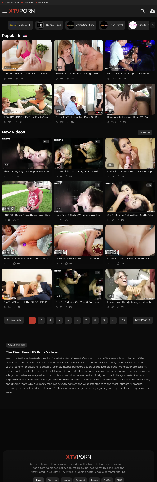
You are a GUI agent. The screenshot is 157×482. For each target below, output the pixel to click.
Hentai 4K (43, 2)
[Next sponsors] (152, 25)
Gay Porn (28, 2)
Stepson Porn (12, 2)
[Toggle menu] (4, 11)
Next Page (141, 320)
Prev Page (16, 320)
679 (123, 320)
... (113, 320)
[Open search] (142, 11)
